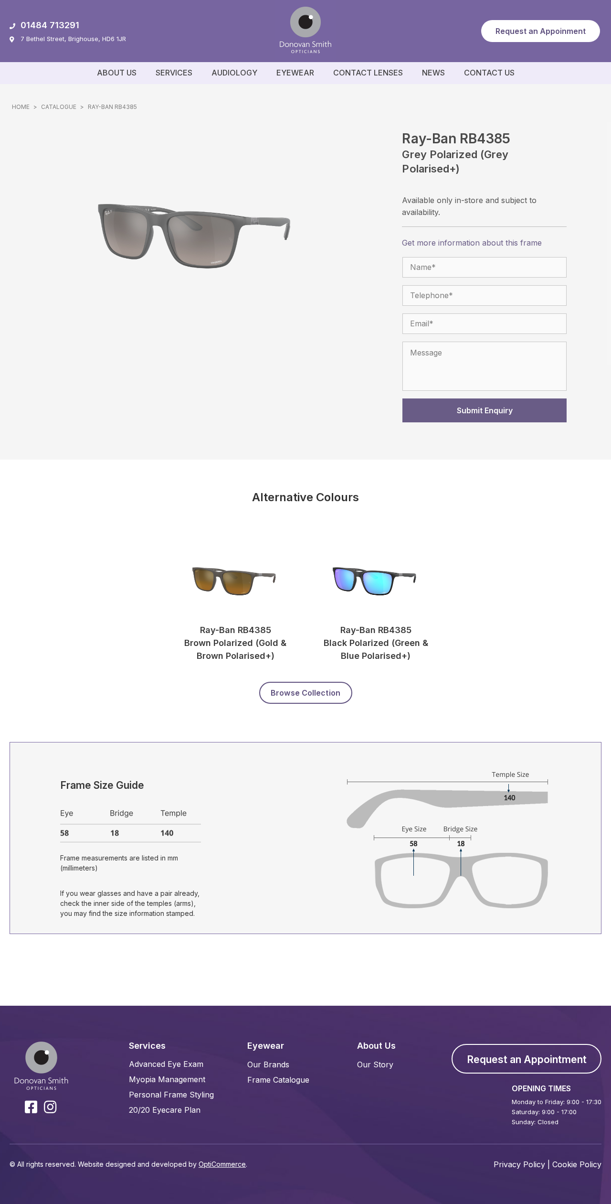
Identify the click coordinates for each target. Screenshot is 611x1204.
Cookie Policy (576, 1164)
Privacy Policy (519, 1164)
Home (21, 106)
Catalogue (58, 106)
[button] (540, 31)
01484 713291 (50, 25)
